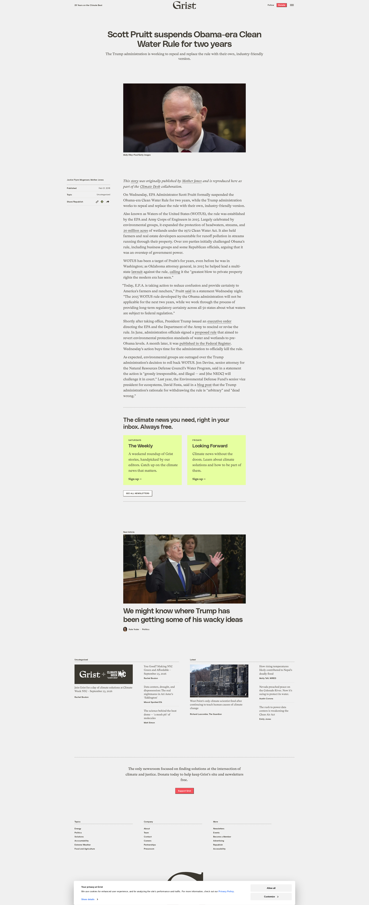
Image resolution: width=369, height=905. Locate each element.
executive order (219, 321)
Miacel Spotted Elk (153, 702)
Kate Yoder (134, 629)
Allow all (271, 888)
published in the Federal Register (205, 343)
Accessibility (219, 848)
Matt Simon (149, 722)
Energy (78, 828)
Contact (148, 836)
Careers (147, 840)
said (188, 291)
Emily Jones (265, 719)
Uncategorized (103, 194)
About (147, 828)
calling (175, 272)
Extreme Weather (83, 844)
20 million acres (135, 231)
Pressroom (149, 848)
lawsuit (137, 272)
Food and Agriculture (85, 848)
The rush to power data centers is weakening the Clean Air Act (273, 711)
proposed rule (205, 332)
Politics (145, 629)
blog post (204, 385)
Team (146, 832)
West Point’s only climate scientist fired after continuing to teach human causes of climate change (216, 704)
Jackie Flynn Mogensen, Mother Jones (85, 179)
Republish (218, 844)
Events (216, 832)
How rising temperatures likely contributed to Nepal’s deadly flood (275, 670)
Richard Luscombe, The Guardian (206, 714)
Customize (269, 896)
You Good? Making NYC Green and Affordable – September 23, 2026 (158, 670)
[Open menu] (291, 5)
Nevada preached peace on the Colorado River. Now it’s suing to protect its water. (275, 690)
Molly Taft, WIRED (267, 678)
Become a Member (222, 836)
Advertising (218, 840)
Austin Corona (266, 698)
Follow (271, 5)
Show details (87, 899)
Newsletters (218, 828)
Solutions (79, 836)
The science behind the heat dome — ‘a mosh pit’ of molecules (160, 714)
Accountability (82, 840)
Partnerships (150, 844)
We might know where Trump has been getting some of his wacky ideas (183, 614)
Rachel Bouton (82, 697)
